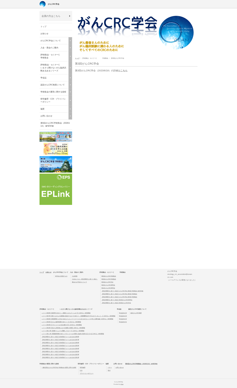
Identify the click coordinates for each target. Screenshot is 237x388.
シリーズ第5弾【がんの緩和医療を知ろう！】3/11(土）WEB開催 (61, 322)
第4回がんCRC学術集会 (108, 279)
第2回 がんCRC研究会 (108, 285)
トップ (43, 26)
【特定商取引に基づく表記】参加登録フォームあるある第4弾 (60, 348)
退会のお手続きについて (79, 282)
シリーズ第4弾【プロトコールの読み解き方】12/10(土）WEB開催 (62, 325)
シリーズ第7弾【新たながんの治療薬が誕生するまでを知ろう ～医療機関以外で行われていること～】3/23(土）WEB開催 (78, 316)
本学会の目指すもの (61, 276)
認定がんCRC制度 (136, 313)
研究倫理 (82, 367)
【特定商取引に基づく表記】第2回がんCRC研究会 (116, 300)
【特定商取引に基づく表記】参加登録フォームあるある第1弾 (60, 357)
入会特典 (74, 276)
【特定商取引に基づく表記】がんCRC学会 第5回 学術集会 (119, 294)
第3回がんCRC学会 (107, 282)
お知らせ (44, 34)
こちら (124, 70)
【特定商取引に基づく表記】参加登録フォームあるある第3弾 (60, 351)
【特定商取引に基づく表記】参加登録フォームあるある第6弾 (60, 342)
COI (81, 370)
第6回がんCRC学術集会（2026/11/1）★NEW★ (55, 124)
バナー (110, 367)
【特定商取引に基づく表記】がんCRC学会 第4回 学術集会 (119, 297)
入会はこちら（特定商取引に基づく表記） (85, 279)
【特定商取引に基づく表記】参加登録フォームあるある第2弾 (60, 354)
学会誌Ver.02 (123, 319)
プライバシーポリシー (86, 373)
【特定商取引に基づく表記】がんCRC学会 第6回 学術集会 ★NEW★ (122, 291)
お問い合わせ (120, 367)
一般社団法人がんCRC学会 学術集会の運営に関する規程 (59, 367)
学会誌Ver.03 (123, 316)
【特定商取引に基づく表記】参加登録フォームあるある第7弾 (60, 339)
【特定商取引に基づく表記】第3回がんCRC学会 (116, 303)
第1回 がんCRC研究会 (108, 288)
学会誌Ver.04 (123, 313)
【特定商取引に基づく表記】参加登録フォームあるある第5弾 (60, 345)
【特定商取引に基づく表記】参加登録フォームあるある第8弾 (60, 336)
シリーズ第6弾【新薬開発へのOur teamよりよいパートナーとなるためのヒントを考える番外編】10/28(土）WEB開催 (77, 319)
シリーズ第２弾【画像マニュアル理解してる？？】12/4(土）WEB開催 (63, 330)
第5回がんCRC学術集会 (108, 276)
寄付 (109, 370)
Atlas (122, 384)
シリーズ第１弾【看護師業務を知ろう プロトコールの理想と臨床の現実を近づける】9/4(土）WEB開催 (73, 333)
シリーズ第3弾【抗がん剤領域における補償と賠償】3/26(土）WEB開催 (63, 328)
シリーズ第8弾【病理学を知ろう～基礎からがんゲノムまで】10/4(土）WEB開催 (66, 313)
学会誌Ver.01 (123, 322)
